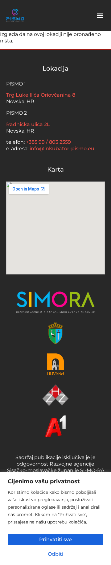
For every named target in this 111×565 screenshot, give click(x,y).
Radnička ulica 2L (28, 124)
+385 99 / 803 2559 (48, 141)
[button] (100, 16)
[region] (55, 518)
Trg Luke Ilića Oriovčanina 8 (40, 94)
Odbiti (55, 553)
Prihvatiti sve (55, 539)
